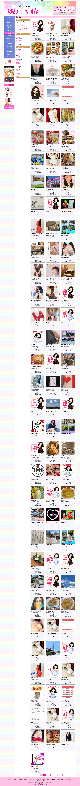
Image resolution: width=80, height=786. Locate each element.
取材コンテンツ (9, 38)
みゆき (17, 64)
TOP (9, 17)
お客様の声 (9, 43)
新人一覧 (9, 25)
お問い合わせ (9, 51)
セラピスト (9, 22)
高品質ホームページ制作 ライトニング (40, 784)
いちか (17, 49)
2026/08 (18, 35)
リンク (43, 780)
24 (19, 29)
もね (17, 60)
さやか (17, 62)
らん (17, 67)
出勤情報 (9, 27)
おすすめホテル (9, 56)
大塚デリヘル (9, 106)
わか (17, 69)
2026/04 (18, 41)
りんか (17, 53)
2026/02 (18, 44)
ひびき (17, 59)
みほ (17, 50)
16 (17, 28)
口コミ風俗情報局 (9, 107)
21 (26, 28)
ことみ (17, 56)
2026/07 (18, 37)
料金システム (9, 19)
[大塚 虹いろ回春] (40, 8)
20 (24, 28)
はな (17, 57)
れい (17, 55)
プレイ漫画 (9, 46)
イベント (9, 30)
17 (19, 28)
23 (17, 29)
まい (17, 70)
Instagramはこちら (9, 63)
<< (20, 21)
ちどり (17, 73)
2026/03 (18, 42)
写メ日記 (9, 33)
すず (17, 52)
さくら (17, 71)
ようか (17, 66)
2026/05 (18, 40)
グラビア (9, 41)
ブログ (9, 35)
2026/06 (18, 38)
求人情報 (9, 54)
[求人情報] (9, 82)
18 (20, 28)
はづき (17, 63)
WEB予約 (9, 48)
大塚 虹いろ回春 (40, 783)
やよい (17, 76)
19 (22, 28)
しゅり (17, 74)
